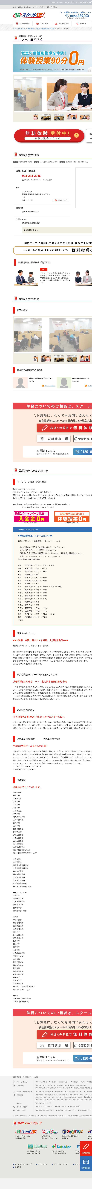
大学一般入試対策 (64, 1088)
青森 (51, 1094)
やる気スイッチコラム (44, 1103)
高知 (70, 1099)
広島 (54, 1099)
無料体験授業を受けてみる (45, 1110)
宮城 (63, 1094)
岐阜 (86, 1097)
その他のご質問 (75, 1106)
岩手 (55, 1094)
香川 (66, 1099)
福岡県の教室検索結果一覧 (44, 29)
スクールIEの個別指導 (44, 1091)
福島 (71, 1094)
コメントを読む (50, 386)
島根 (46, 1099)
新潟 (41, 1097)
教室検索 (30, 29)
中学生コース (52, 1085)
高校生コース (63, 1085)
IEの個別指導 (63, 24)
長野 (45, 1097)
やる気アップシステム (61, 1091)
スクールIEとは (24, 24)
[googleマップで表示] (61, 200)
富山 (53, 1097)
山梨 (49, 1097)
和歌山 (42, 1099)
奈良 (37, 1099)
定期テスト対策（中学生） (78, 1085)
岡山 (50, 1099)
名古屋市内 (73, 1097)
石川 (57, 1097)
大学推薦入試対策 (78, 1088)
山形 (67, 1094)
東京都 (76, 1094)
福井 (61, 1097)
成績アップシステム (76, 1091)
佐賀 (82, 1099)
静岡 (90, 1097)
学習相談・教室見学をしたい (67, 1110)
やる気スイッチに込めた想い (60, 1082)
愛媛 (74, 1099)
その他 (86, 1094)
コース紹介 (43, 24)
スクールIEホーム (19, 29)
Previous (16, 93)
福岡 (78, 1099)
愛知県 (65, 1097)
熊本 (90, 1099)
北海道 (47, 1094)
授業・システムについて (45, 1106)
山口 (58, 1099)
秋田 (59, 1094)
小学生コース (41, 1085)
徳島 (62, 1099)
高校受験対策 (52, 1088)
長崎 (86, 1099)
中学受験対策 (41, 1088)
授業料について (61, 1106)
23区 (81, 1094)
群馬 (37, 1097)
